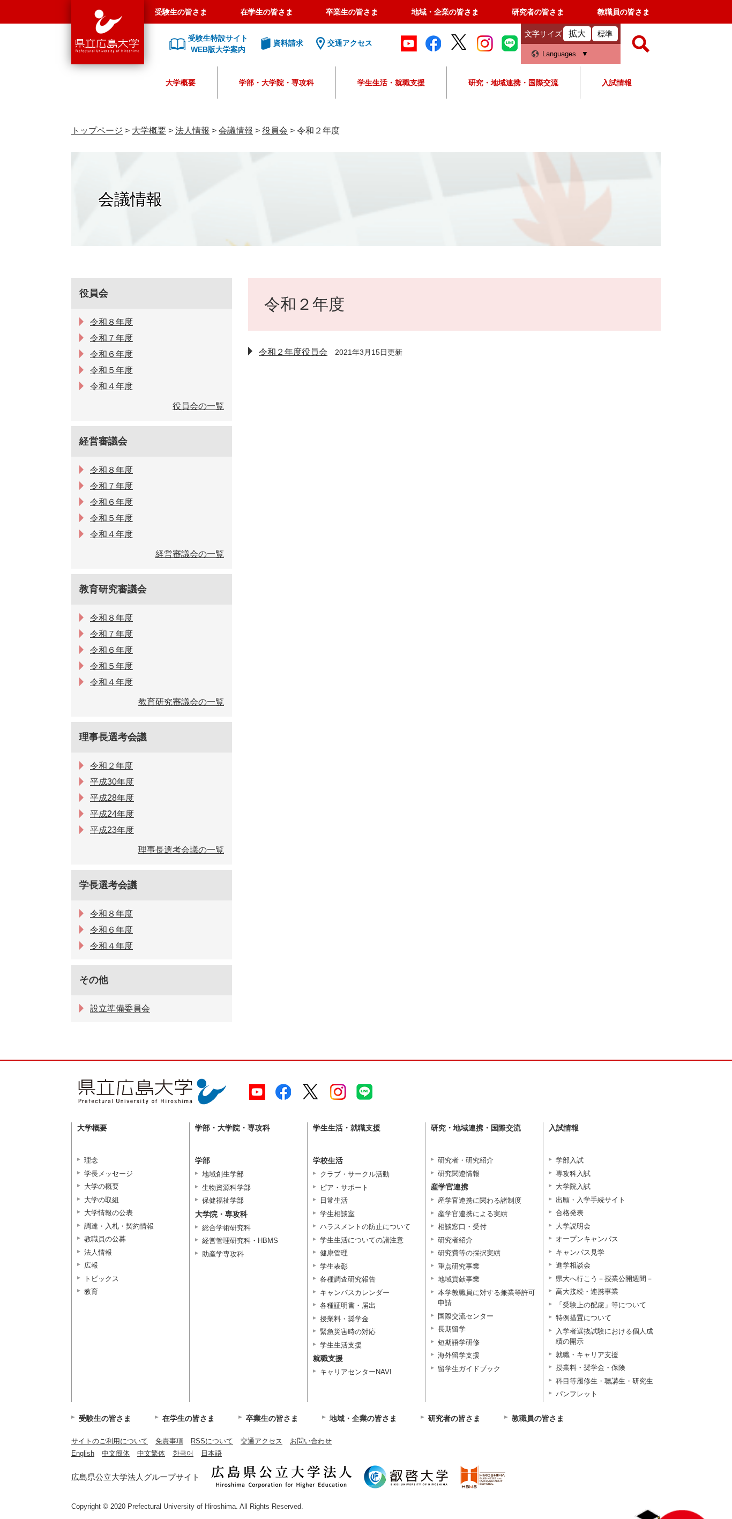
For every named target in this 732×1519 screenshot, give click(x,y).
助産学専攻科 (223, 1254)
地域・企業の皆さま (445, 12)
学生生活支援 (341, 1345)
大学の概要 (101, 1186)
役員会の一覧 (198, 406)
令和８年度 (111, 321)
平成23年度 (112, 830)
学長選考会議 (108, 885)
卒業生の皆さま (352, 12)
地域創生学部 (223, 1174)
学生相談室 (337, 1214)
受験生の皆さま (181, 12)
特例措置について (583, 1318)
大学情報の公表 (108, 1213)
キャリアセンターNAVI (356, 1372)
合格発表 (570, 1213)
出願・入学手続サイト (590, 1200)
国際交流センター (466, 1316)
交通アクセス (261, 1441)
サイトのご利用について (109, 1441)
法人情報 (192, 130)
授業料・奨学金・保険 (590, 1368)
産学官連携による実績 (472, 1214)
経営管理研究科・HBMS (240, 1241)
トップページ (97, 130)
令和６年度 (111, 354)
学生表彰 (334, 1266)
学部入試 (570, 1160)
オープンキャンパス (587, 1239)
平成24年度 (112, 813)
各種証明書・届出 (348, 1305)
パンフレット (576, 1394)
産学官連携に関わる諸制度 (479, 1200)
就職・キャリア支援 (587, 1355)
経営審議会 (103, 441)
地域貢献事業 (459, 1279)
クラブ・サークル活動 (355, 1174)
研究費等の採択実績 (469, 1253)
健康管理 (334, 1253)
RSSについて (212, 1441)
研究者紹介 (455, 1240)
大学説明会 (573, 1226)
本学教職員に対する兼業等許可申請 (486, 1298)
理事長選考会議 (113, 737)
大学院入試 (573, 1186)
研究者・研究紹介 (466, 1160)
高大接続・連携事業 (587, 1291)
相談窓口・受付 (462, 1227)
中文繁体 (151, 1453)
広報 (91, 1265)
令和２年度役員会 (293, 351)
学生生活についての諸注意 (362, 1240)
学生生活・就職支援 (391, 82)
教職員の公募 (105, 1239)
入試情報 (617, 82)
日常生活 (334, 1200)
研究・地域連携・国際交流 (513, 82)
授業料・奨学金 (344, 1319)
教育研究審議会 (113, 589)
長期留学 (452, 1329)
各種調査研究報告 (348, 1279)
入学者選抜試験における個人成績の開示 (604, 1336)
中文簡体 (116, 1453)
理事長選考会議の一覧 (181, 849)
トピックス (101, 1279)
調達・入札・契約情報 (119, 1226)
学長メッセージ (108, 1174)
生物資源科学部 (226, 1187)
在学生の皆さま (267, 12)
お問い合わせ (311, 1441)
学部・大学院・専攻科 (276, 82)
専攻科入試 (573, 1174)
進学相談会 (573, 1265)
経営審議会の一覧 (189, 554)
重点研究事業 (459, 1266)
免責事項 (169, 1441)
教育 (91, 1291)
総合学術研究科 (226, 1228)
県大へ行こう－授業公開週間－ (604, 1279)
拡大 (577, 33)
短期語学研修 (459, 1342)
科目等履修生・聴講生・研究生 (604, 1381)
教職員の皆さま (623, 12)
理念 (91, 1160)
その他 (93, 979)
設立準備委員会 (120, 1008)
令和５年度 (111, 370)
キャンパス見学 (580, 1252)
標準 (605, 33)
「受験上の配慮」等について (601, 1305)
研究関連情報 (459, 1174)
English (82, 1453)
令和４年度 (111, 386)
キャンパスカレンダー (355, 1293)
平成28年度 (112, 797)
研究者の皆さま (538, 12)
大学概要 (181, 82)
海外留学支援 (459, 1355)
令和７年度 (111, 337)
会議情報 (236, 130)
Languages (559, 54)
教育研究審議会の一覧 (181, 701)
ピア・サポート (344, 1187)
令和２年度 (111, 765)
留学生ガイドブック (469, 1369)
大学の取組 (101, 1200)
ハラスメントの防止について (365, 1227)
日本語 (211, 1453)
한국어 (183, 1453)
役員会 (275, 130)
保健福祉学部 (223, 1200)
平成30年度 (112, 781)
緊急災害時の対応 (348, 1332)
